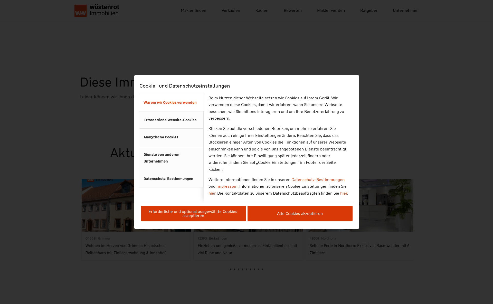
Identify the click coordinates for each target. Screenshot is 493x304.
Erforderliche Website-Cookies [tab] (170, 120)
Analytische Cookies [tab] (161, 137)
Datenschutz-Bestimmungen (318, 179)
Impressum (227, 186)
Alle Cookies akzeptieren (300, 213)
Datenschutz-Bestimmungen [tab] (168, 178)
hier (211, 193)
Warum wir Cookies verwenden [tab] (170, 102)
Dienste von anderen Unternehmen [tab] (161, 158)
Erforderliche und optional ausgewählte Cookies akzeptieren (193, 213)
